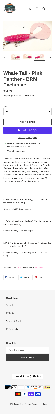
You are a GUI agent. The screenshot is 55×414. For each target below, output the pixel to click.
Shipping (7, 95)
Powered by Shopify (40, 404)
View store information (17, 151)
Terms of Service (14, 321)
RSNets (10, 313)
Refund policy (13, 329)
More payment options (27, 137)
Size (5, 106)
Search (9, 305)
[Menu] (50, 8)
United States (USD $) (27, 376)
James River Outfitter (22, 404)
